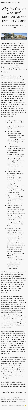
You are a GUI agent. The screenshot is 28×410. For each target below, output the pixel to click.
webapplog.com (20, 399)
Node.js (22, 405)
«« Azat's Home (6, 2)
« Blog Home (16, 2)
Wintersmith (16, 405)
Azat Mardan (14, 25)
